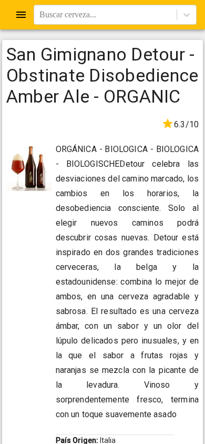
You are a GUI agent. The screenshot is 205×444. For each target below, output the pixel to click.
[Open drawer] (21, 14)
